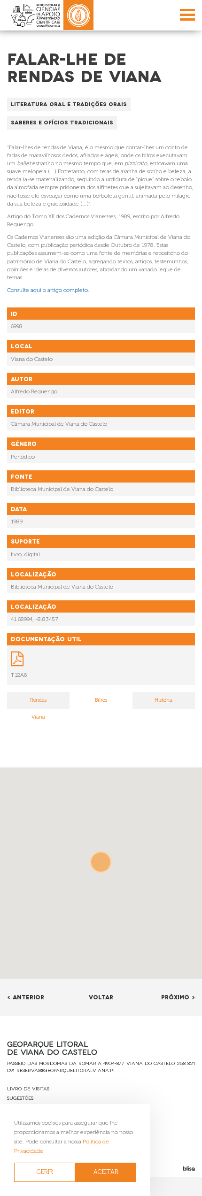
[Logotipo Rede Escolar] (35, 15)
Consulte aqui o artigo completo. (48, 290)
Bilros (101, 700)
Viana (38, 717)
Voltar (101, 996)
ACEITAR (105, 1171)
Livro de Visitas (28, 1088)
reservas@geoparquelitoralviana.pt (66, 1070)
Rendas (38, 700)
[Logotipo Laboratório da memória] (78, 15)
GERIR (45, 1171)
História (163, 700)
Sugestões (20, 1098)
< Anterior (25, 996)
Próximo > (178, 996)
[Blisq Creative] (168, 1168)
